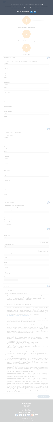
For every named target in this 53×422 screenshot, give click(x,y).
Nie (35, 11)
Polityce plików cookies (33, 7)
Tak (31, 11)
